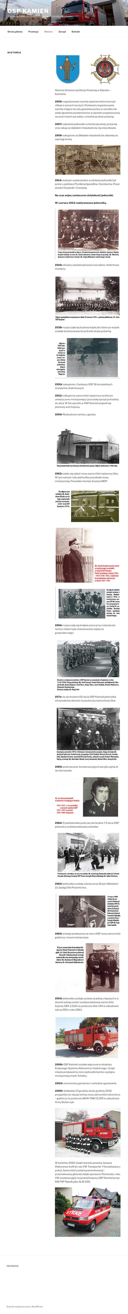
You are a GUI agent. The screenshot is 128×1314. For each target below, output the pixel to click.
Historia (48, 31)
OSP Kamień (28, 11)
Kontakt (76, 31)
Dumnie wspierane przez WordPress (25, 1306)
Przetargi (33, 31)
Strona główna (14, 31)
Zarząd (62, 31)
